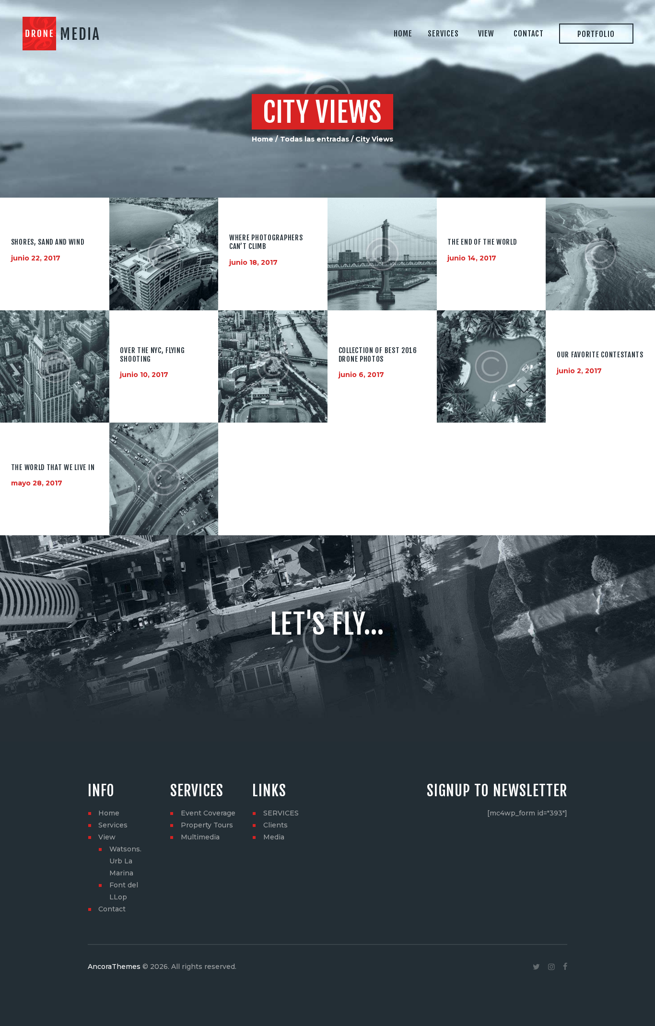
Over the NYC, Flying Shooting (152, 354)
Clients (275, 825)
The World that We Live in (53, 467)
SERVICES (281, 813)
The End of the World (481, 242)
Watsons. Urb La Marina (125, 861)
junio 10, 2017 (144, 374)
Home (262, 139)
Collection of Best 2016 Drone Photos (378, 354)
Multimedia (200, 837)
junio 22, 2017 (35, 258)
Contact (112, 909)
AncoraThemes (114, 966)
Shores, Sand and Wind (47, 242)
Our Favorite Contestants (600, 355)
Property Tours (207, 825)
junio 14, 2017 (471, 258)
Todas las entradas (314, 139)
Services (113, 825)
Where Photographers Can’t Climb (266, 242)
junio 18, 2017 (253, 262)
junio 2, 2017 (579, 370)
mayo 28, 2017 (36, 483)
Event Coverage (208, 813)
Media (273, 837)
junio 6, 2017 (361, 374)
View (107, 837)
